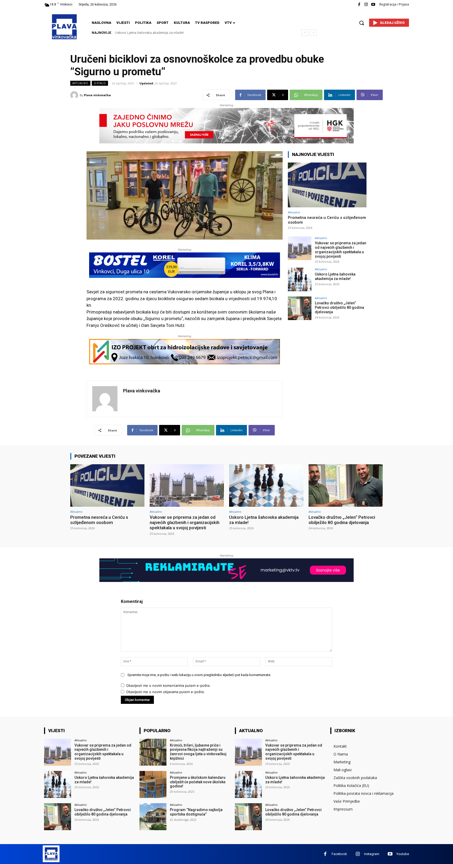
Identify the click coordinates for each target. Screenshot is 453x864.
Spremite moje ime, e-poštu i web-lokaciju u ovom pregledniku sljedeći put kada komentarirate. (199, 675)
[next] (313, 32)
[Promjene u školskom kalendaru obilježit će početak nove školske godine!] (152, 784)
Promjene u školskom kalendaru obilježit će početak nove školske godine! (197, 782)
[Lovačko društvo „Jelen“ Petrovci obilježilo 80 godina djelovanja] (299, 308)
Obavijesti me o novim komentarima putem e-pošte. (168, 685)
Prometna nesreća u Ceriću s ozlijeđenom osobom (99, 520)
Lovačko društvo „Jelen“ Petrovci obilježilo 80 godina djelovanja (163, 33)
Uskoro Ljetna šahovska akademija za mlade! (335, 276)
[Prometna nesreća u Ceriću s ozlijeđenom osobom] (327, 185)
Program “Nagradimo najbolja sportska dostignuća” (196, 812)
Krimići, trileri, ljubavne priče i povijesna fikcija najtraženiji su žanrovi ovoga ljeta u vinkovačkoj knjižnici (198, 751)
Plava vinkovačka (97, 95)
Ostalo (100, 83)
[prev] (304, 32)
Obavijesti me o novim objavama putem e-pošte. (165, 692)
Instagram (371, 854)
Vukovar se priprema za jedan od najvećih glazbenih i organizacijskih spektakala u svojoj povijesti (340, 249)
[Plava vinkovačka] (75, 95)
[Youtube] (373, 4)
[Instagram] (366, 4)
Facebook (339, 854)
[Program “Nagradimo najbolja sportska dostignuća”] (152, 816)
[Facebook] (359, 4)
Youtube (402, 854)
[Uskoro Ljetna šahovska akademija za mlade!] (299, 279)
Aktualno (80, 83)
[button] (361, 22)
